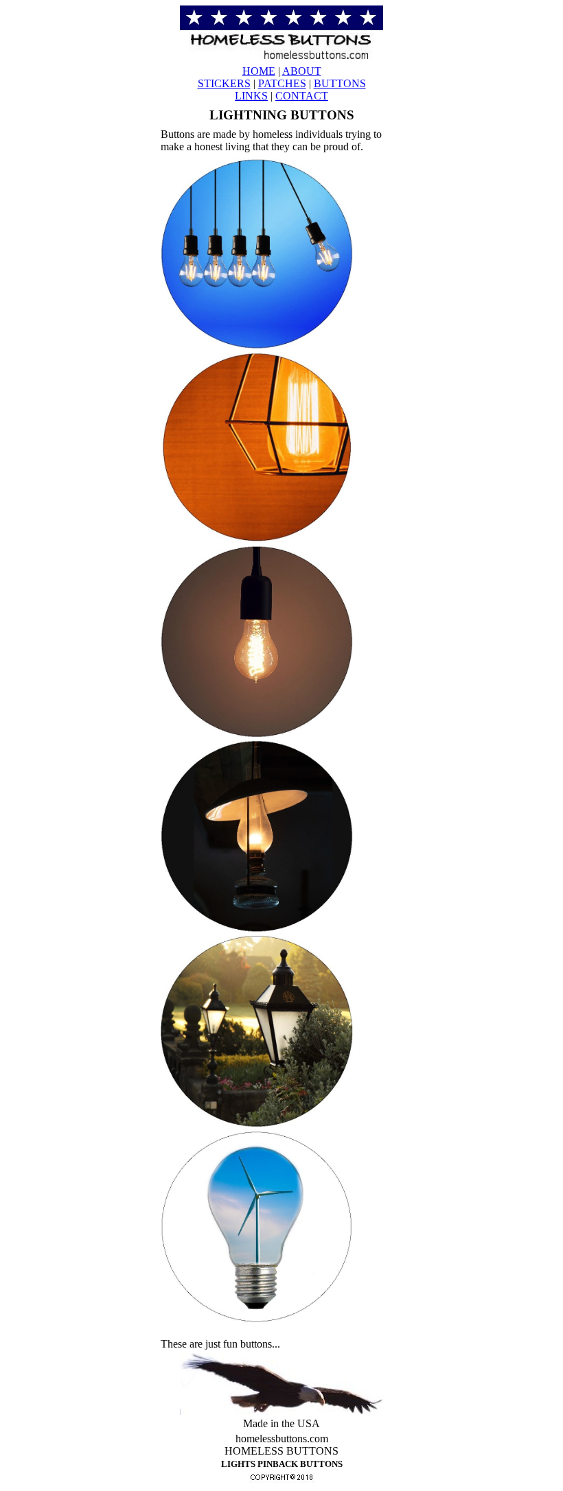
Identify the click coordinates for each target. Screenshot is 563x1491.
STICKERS (224, 83)
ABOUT (301, 71)
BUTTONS (340, 83)
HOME (258, 71)
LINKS (251, 96)
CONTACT (301, 96)
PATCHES (282, 83)
